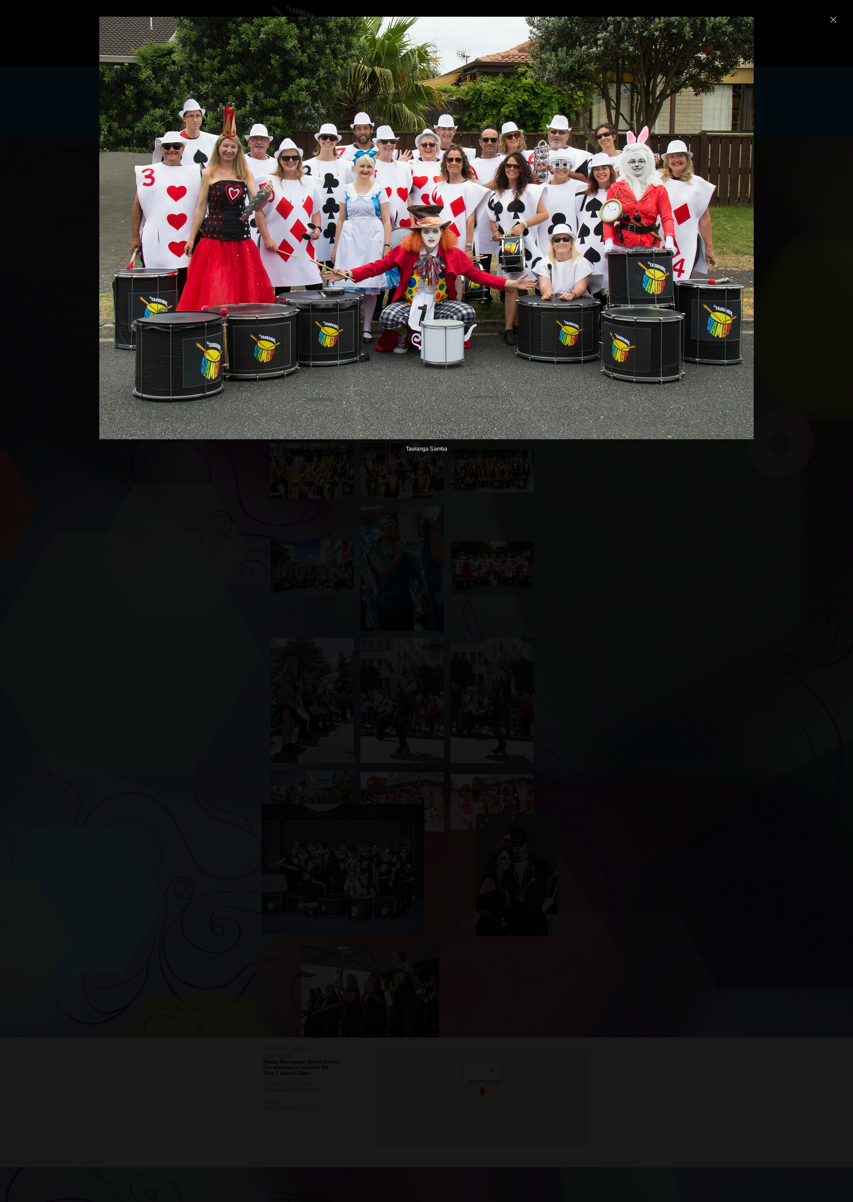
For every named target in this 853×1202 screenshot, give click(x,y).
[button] (833, 20)
